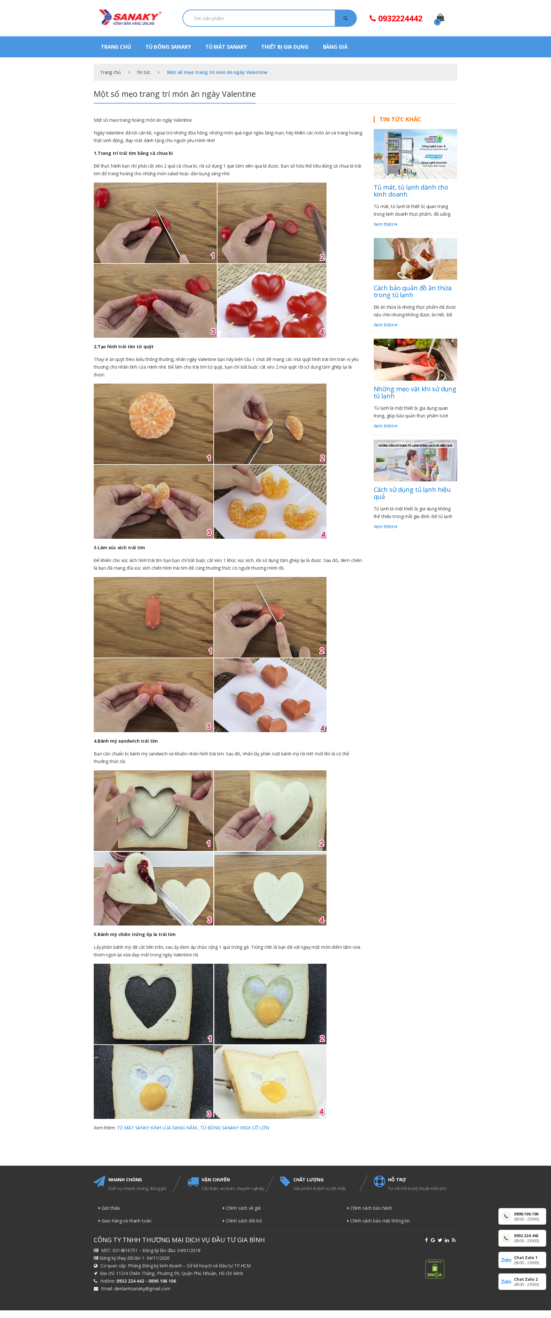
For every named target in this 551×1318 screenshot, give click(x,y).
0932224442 (399, 18)
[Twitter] (441, 1240)
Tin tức (143, 72)
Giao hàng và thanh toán (125, 1221)
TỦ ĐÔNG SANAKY (168, 46)
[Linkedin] (448, 1240)
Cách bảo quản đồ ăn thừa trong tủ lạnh (413, 291)
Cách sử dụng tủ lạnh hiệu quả (412, 493)
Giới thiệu (110, 1208)
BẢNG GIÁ (335, 46)
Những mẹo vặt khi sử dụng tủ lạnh (415, 392)
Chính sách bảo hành (370, 1208)
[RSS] (454, 1240)
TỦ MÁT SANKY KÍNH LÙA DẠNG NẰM (157, 1128)
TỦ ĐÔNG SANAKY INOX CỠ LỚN (234, 1128)
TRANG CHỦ (116, 46)
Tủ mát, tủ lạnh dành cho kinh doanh (411, 190)
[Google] (434, 1240)
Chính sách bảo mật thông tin (379, 1221)
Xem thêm (385, 224)
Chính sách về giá (242, 1208)
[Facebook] (427, 1240)
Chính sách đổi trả (243, 1221)
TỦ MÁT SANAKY (226, 46)
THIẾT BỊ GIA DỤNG (285, 46)
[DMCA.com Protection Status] (441, 1269)
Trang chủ (110, 72)
